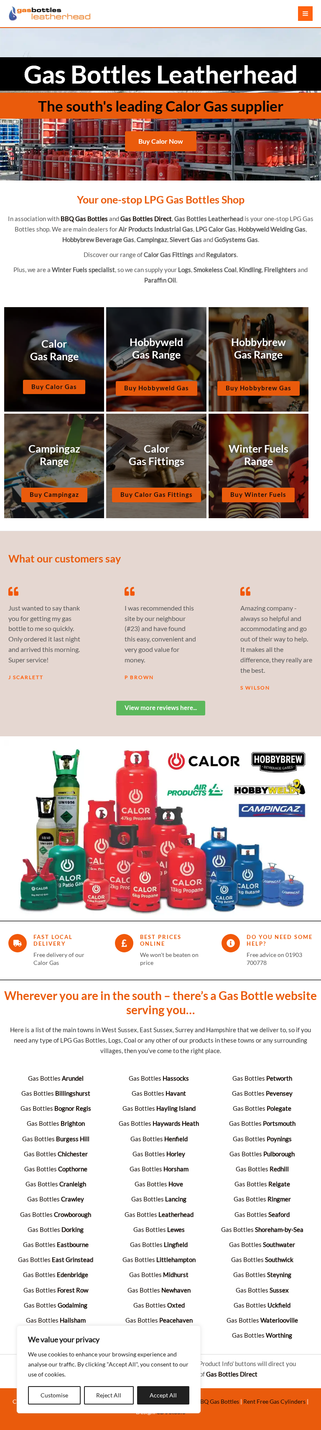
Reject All (108, 1395)
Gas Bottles (56, 1078)
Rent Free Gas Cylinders (274, 1401)
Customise (54, 1395)
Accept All (163, 1395)
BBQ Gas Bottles (217, 1401)
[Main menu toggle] (305, 13)
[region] (109, 1369)
